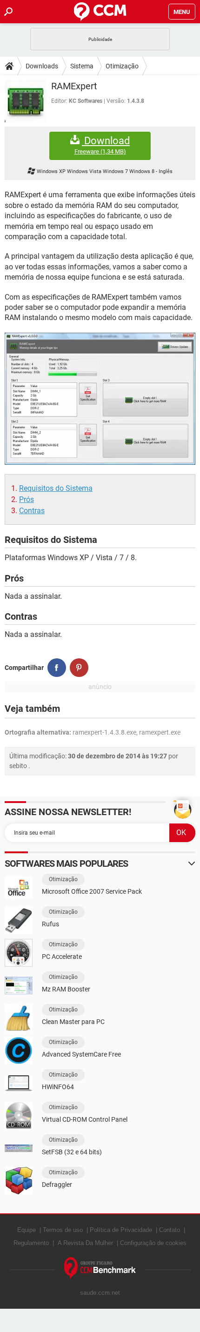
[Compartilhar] (56, 667)
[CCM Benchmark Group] (100, 1268)
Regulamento (31, 1242)
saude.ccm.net (100, 1292)
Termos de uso (63, 1229)
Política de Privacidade (121, 1229)
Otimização (122, 66)
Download (102, 145)
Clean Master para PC (73, 1021)
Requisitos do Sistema (56, 488)
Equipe (26, 1229)
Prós (26, 499)
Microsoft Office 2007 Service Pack (92, 891)
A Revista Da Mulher (85, 1242)
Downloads (42, 66)
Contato (169, 1229)
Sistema (81, 66)
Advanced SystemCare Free (81, 1054)
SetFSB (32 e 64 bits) (72, 1152)
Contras (32, 510)
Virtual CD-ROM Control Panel (84, 1119)
